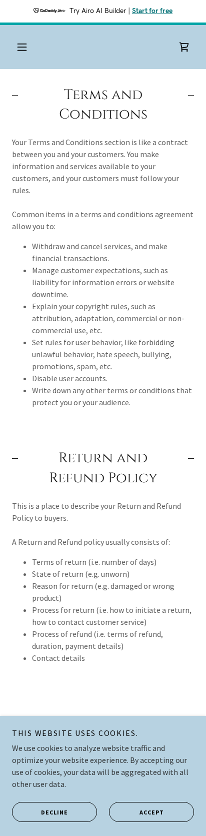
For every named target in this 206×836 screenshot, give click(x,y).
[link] (184, 47)
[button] (22, 47)
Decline (54, 812)
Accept (152, 812)
